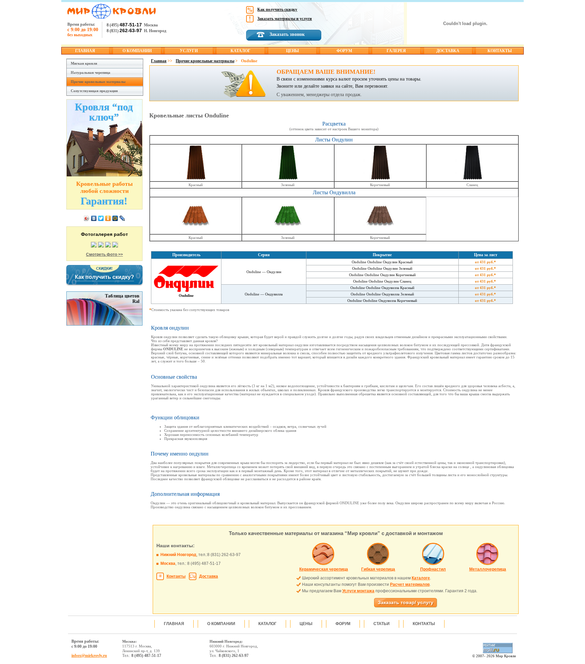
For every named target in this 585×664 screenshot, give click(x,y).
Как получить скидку (277, 9)
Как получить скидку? (104, 277)
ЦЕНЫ (292, 50)
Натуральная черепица (90, 72)
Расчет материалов (410, 584)
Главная (159, 61)
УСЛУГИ (189, 50)
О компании (221, 623)
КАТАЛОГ (241, 50)
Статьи (381, 623)
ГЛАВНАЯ (85, 50)
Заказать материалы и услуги (284, 18)
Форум (342, 623)
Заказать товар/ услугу (405, 602)
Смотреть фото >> (104, 254)
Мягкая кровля (84, 63)
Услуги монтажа (358, 591)
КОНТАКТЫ (500, 50)
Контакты (176, 576)
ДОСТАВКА (447, 50)
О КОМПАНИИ (137, 50)
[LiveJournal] (122, 218)
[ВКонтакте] (94, 218)
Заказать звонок (287, 34)
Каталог (267, 623)
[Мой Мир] (115, 218)
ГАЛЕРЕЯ (396, 50)
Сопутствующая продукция (94, 91)
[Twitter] (101, 218)
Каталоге (421, 578)
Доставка (208, 576)
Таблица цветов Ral (122, 298)
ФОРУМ (344, 50)
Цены (306, 623)
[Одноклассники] (108, 218)
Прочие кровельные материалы (98, 82)
